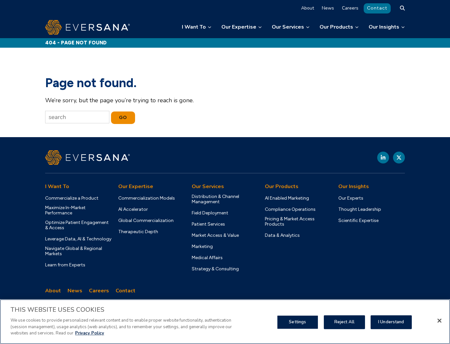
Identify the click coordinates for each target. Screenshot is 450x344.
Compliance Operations (290, 209)
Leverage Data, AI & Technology (78, 239)
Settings (297, 322)
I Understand (391, 322)
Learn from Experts (65, 265)
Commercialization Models (146, 198)
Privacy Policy (89, 333)
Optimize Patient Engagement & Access (77, 225)
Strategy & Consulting (215, 269)
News (328, 8)
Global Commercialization (146, 220)
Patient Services (208, 224)
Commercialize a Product (71, 198)
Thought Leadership (359, 209)
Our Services (288, 27)
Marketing (202, 246)
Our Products (336, 27)
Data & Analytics (282, 235)
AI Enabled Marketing (287, 198)
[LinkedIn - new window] (383, 157)
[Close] (439, 320)
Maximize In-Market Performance (65, 210)
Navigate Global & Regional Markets (73, 251)
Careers (350, 8)
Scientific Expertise (358, 220)
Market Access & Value (215, 235)
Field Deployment (210, 213)
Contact (377, 8)
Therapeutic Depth (138, 231)
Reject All (344, 322)
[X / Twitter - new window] (399, 157)
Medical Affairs (207, 257)
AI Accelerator (133, 209)
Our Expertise (238, 27)
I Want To (194, 27)
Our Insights (384, 27)
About (307, 8)
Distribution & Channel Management (215, 199)
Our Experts (350, 198)
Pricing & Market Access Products (290, 221)
